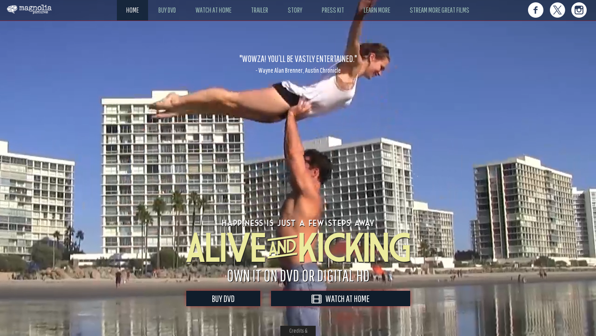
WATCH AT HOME (345, 298)
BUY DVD (223, 298)
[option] (298, 64)
